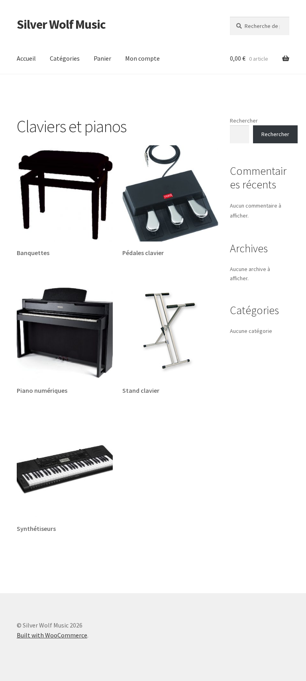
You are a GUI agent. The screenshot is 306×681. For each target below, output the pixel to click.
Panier (102, 58)
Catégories (65, 58)
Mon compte (142, 58)
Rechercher (244, 120)
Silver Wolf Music (61, 24)
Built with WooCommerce (52, 635)
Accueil (26, 58)
